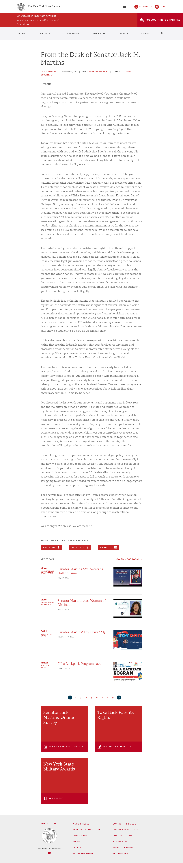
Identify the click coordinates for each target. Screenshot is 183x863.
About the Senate (83, 854)
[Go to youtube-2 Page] (49, 852)
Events (124, 33)
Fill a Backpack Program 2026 (79, 664)
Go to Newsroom (127, 559)
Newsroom (73, 33)
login (162, 7)
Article (44, 631)
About (21, 33)
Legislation (100, 33)
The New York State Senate (44, 6)
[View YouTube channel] (124, 7)
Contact (146, 33)
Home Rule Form (122, 836)
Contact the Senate (124, 824)
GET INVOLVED (120, 854)
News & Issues (81, 824)
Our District (46, 33)
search (162, 34)
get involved (145, 7)
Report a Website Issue (126, 830)
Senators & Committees (86, 830)
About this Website (124, 848)
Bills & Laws (80, 836)
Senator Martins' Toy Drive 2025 (82, 632)
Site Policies (120, 842)
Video (43, 568)
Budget (77, 842)
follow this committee (163, 20)
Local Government (98, 72)
